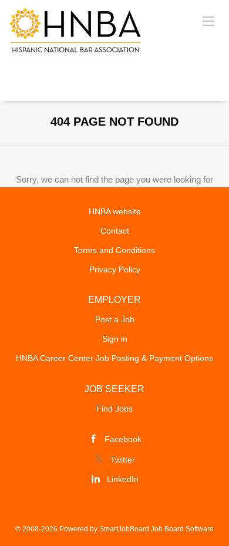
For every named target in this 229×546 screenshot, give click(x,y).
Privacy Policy (114, 269)
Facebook (123, 439)
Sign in (114, 338)
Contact (114, 230)
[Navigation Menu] (208, 20)
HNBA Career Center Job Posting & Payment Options (114, 358)
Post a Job (114, 319)
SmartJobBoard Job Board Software (156, 529)
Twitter (122, 459)
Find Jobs (114, 408)
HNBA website (115, 211)
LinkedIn (123, 479)
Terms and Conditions (114, 250)
